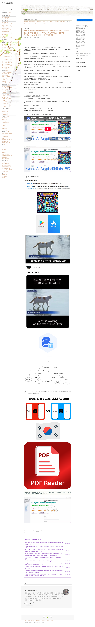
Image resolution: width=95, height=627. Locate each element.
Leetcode (5, 157)
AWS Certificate (6, 98)
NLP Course (5, 17)
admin (48, 620)
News (4, 81)
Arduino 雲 (5, 103)
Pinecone (4, 39)
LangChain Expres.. (7, 23)
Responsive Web (6, 154)
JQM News (5, 114)
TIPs (4, 120)
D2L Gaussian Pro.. (7, 62)
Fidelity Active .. (6, 168)
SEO (3, 151)
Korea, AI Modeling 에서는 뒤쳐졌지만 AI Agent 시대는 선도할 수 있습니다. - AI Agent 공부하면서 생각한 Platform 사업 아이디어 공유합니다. (46, 32)
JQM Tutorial (6, 109)
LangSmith (5, 36)
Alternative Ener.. (6, 104)
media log (33, 620)
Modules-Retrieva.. (7, 26)
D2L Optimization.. (6, 55)
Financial (5, 160)
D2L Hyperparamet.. (7, 64)
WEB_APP (5, 116)
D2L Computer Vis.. (7, 58)
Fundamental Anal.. (7, 169)
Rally (3, 138)
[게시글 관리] (32, 531)
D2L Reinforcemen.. (7, 61)
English (4, 174)
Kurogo (4, 124)
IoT (4, 92)
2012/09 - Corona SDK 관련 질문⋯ (84, 55)
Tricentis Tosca (6, 142)
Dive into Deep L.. (7, 42)
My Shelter (5, 173)
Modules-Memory (6, 29)
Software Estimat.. (6, 136)
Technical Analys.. (6, 166)
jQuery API (5, 111)
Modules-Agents (6, 31)
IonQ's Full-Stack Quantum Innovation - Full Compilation (39, 561)
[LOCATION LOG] (47, 9)
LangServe (5, 34)
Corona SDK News (7, 90)
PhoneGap (5, 125)
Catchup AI (5, 14)
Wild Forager (5, 176)
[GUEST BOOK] (54, 9)
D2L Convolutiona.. (7, 50)
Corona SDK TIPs (7, 87)
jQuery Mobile (6, 108)
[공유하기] (30, 531)
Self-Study (5, 18)
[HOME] (30, 9)
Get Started (5, 22)
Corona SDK (6, 84)
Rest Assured (5, 141)
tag (29, 620)
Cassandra (5, 158)
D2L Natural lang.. (7, 59)
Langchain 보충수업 (7, 37)
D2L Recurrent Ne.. (7, 52)
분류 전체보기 (6, 12)
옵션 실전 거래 (6, 171)
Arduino (4, 101)
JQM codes (5, 113)
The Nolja (4, 106)
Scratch (4, 68)
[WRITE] (65, 9)
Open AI (5, 70)
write (52, 620)
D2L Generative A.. (7, 65)
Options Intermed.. (7, 165)
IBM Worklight (5, 130)
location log (38, 620)
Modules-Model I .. (6, 25)
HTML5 (4, 117)
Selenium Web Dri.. (7, 133)
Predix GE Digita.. (6, 94)
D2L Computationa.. (7, 56)
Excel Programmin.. (7, 155)
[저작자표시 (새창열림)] (43, 531)
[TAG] (36, 9)
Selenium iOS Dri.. (6, 135)
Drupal (4, 149)
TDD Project (5, 131)
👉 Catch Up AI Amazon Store (84, 20)
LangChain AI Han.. (7, 41)
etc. (3, 147)
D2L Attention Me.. (7, 53)
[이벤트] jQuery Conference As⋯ (83, 53)
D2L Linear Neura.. (7, 47)
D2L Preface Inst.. (6, 44)
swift (3, 146)
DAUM (33, 622)
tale (4, 177)
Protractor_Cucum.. (7, 139)
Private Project (6, 82)
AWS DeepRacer (6, 95)
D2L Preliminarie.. (6, 45)
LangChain (5, 20)
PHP (4, 152)
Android (4, 128)
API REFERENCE (7, 72)
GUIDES (5, 75)
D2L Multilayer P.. (6, 48)
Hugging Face (6, 15)
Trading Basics (6, 162)
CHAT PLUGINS (6, 76)
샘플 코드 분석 (6, 89)
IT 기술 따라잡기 (8, 3)
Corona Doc (6, 86)
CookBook (5, 79)
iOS (3, 144)
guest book (44, 620)
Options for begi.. (6, 163)
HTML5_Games (6, 122)
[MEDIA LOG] (41, 9)
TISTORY (42, 622)
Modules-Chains (6, 28)
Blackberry (5, 127)
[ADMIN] (60, 9)
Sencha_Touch (6, 119)
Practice (4, 78)
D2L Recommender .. (7, 67)
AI (3, 100)
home (26, 620)
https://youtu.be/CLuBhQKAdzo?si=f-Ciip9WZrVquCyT (37, 114)
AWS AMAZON (6, 97)
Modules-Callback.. (7, 32)
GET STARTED (6, 73)
